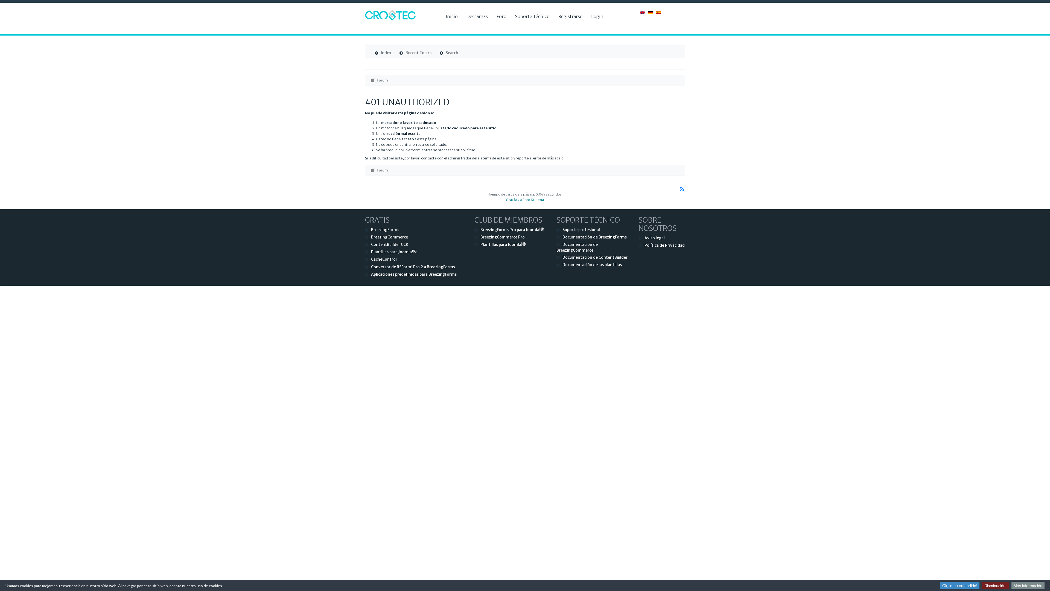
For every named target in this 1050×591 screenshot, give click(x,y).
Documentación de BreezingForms (594, 237)
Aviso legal (654, 237)
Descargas (477, 16)
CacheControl (384, 259)
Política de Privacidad (664, 245)
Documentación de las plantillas (592, 264)
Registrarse (570, 16)
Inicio (452, 16)
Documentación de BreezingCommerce (577, 247)
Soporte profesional (581, 229)
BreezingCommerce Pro (502, 237)
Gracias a (514, 199)
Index (386, 52)
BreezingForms (385, 229)
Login (597, 16)
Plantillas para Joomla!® (394, 251)
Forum (382, 80)
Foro (501, 16)
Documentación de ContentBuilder (595, 257)
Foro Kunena (533, 199)
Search (452, 52)
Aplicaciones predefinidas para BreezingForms (414, 274)
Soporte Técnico (532, 16)
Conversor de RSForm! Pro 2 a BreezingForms (413, 266)
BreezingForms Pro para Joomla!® (512, 229)
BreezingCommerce (389, 237)
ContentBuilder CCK (389, 244)
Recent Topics (418, 52)
